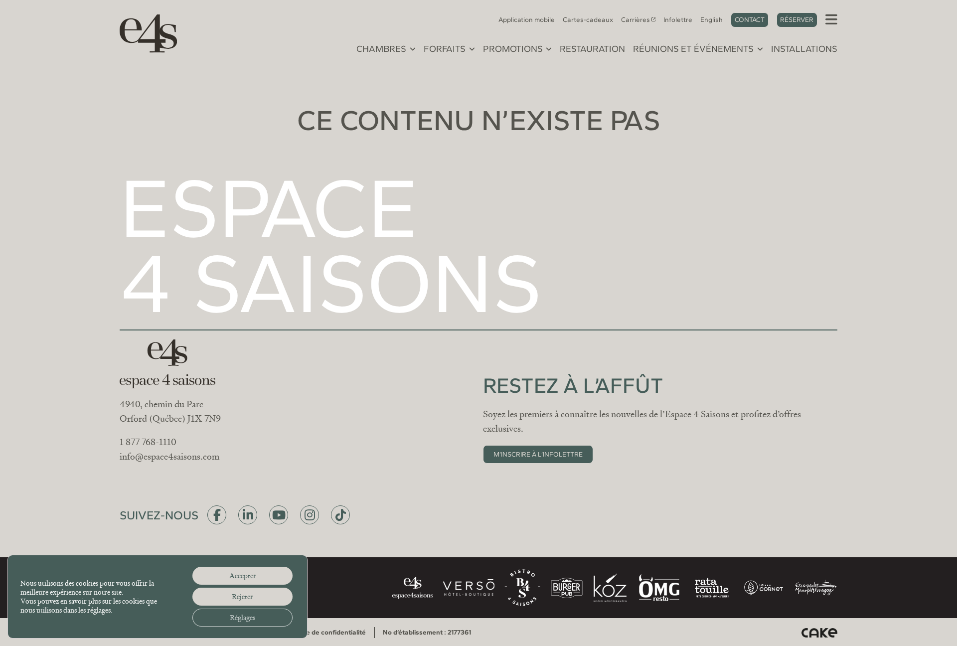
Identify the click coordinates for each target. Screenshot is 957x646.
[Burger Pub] (566, 588)
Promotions (513, 49)
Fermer (615, 208)
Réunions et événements (693, 49)
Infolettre (677, 19)
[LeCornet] (764, 588)
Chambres (381, 49)
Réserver (796, 19)
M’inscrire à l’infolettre (538, 454)
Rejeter (242, 596)
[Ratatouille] (712, 588)
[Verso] (468, 588)
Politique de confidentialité (324, 632)
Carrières (635, 19)
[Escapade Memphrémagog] (815, 588)
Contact (750, 19)
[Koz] (610, 588)
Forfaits (445, 49)
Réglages (242, 617)
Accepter (242, 575)
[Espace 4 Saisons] (143, 32)
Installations (804, 49)
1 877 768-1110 (148, 442)
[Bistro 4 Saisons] (522, 587)
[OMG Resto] (659, 588)
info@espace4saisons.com (169, 457)
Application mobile (526, 19)
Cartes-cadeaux (588, 19)
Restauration (592, 49)
